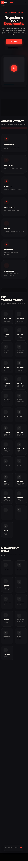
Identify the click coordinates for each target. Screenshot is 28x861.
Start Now (13, 41)
